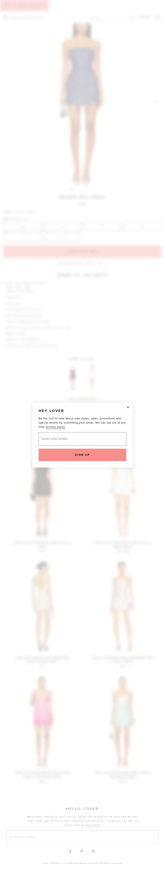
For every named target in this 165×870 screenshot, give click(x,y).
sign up (82, 454)
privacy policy (55, 427)
